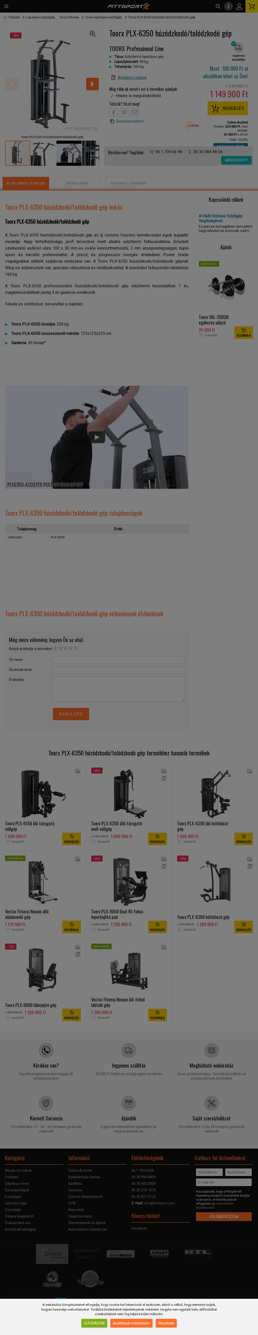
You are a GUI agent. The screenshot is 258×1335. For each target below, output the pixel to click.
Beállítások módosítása (131, 1323)
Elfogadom (94, 1323)
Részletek (166, 1323)
